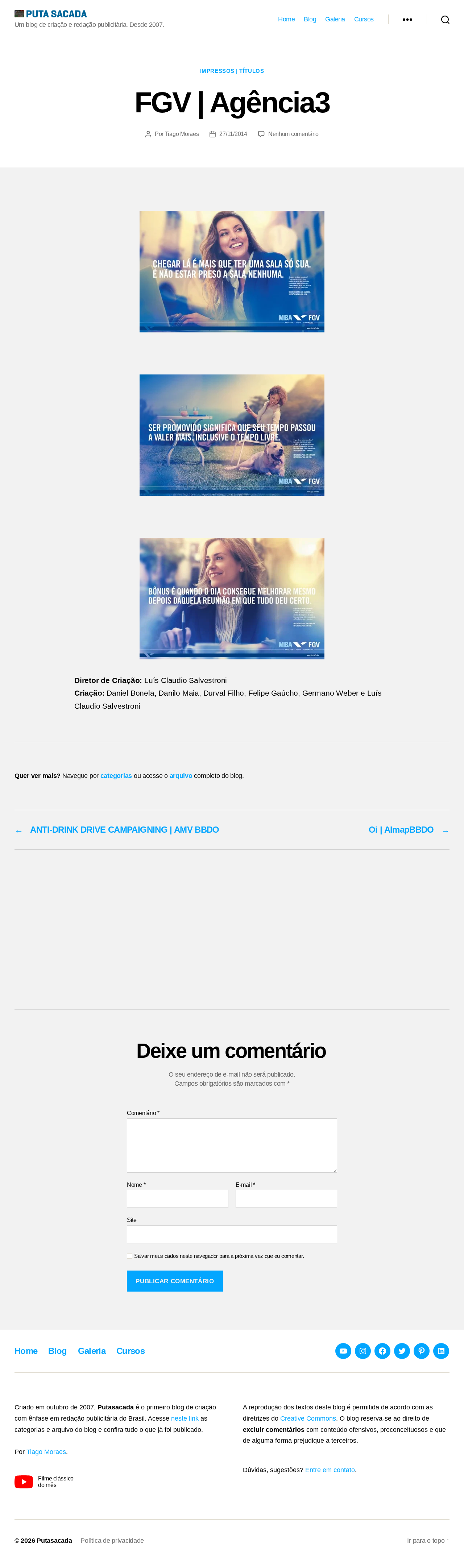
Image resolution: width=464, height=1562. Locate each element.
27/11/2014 (233, 134)
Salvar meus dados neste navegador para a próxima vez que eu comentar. (219, 1256)
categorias (116, 775)
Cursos (364, 19)
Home (286, 19)
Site (132, 1220)
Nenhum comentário (293, 134)
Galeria (335, 19)
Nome (136, 1185)
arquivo (181, 775)
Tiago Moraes (182, 134)
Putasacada (54, 1540)
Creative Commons (308, 1418)
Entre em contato (330, 1470)
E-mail (245, 1185)
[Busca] (445, 20)
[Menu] (407, 20)
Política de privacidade (112, 1540)
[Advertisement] (232, 929)
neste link (185, 1418)
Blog (310, 19)
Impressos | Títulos (232, 71)
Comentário (143, 1113)
